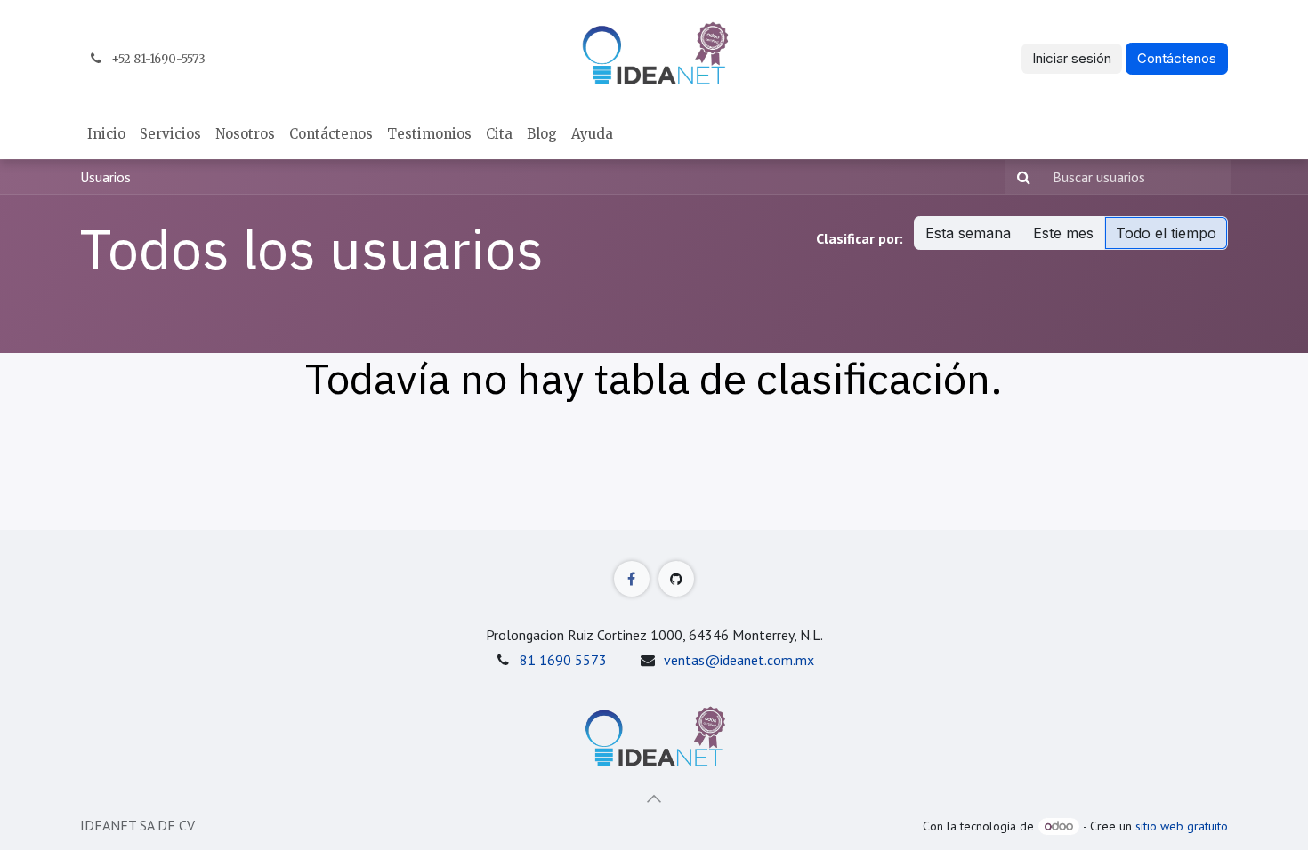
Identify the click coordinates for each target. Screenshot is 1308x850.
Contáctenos (1176, 58)
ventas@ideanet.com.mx (739, 660)
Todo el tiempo (1166, 233)
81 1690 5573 (563, 660)
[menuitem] (106, 134)
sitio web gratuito (1181, 826)
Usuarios (105, 177)
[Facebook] (632, 579)
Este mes (1063, 233)
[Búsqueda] (1020, 177)
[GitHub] (676, 579)
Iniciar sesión (1071, 58)
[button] (654, 798)
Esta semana (968, 233)
